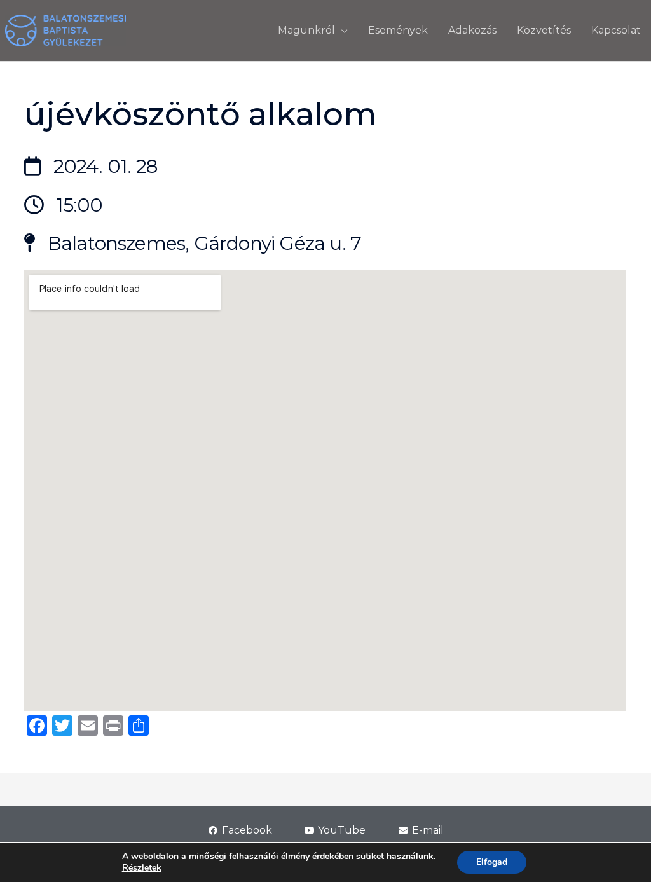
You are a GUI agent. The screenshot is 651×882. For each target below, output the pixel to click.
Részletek (141, 868)
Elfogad (491, 862)
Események (398, 30)
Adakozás (472, 30)
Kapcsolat (616, 30)
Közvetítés (544, 30)
